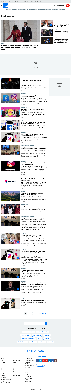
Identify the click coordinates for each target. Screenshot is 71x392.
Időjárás (14, 362)
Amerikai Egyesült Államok (27, 145)
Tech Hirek (3, 43)
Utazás (2, 369)
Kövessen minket (16, 366)
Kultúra (2, 371)
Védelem (47, 338)
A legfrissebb (16, 364)
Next (43, 313)
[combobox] (51, 2)
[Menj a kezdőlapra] (5, 5)
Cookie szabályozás (29, 365)
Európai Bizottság (22, 341)
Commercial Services (29, 360)
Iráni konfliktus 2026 (23, 9)
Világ (55, 21)
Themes (3, 355)
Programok (3, 375)
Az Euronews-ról (28, 358)
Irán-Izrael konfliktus (11, 9)
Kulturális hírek (24, 107)
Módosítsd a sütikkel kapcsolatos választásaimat (29, 380)
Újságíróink (3, 377)
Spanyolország (41, 9)
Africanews (15, 371)
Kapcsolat (26, 370)
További (26, 355)
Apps (14, 368)
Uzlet (22, 78)
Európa (2, 358)
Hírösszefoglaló (16, 360)
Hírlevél (40, 365)
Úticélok (23, 191)
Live (68, 5)
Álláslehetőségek (28, 372)
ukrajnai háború (33, 9)
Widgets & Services (17, 369)
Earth (2, 364)
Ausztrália (23, 298)
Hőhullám (48, 9)
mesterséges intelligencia (58, 9)
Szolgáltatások (16, 355)
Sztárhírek (42, 341)
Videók (2, 373)
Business (3, 362)
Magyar (4, 1)
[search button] (44, 2)
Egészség (33, 341)
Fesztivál (50, 341)
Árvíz (39, 338)
